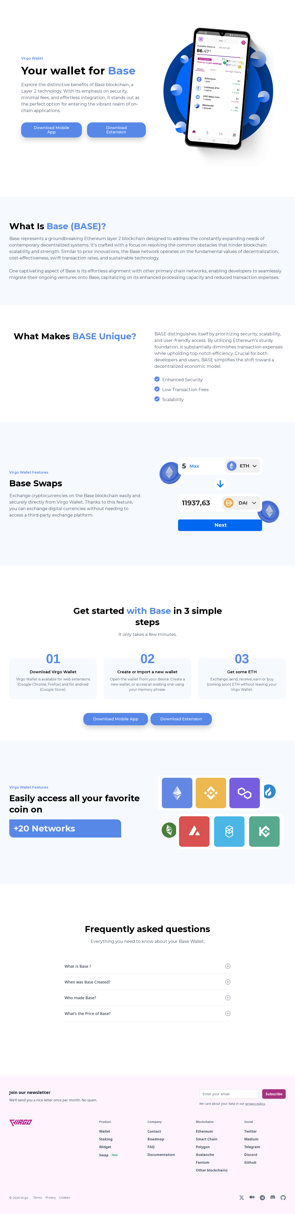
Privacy (51, 1197)
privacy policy (255, 1104)
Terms (37, 1197)
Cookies (64, 1197)
